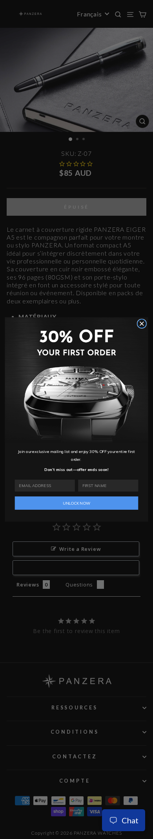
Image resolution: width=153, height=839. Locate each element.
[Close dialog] (141, 323)
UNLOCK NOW (76, 503)
